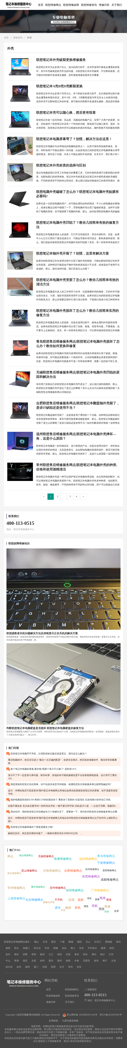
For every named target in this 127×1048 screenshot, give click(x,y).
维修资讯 (17, 37)
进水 (58, 907)
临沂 (102, 954)
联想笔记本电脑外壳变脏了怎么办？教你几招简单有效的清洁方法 (77, 282)
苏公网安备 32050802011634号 (82, 1015)
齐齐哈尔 (92, 948)
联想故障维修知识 (19, 543)
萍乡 (47, 948)
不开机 (59, 899)
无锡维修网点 (46, 856)
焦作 (8, 954)
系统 (102, 909)
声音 (52, 902)
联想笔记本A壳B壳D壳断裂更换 (59, 86)
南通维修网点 (63, 858)
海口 (72, 948)
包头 (64, 948)
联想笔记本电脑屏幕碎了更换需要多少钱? (31, 827)
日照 (68, 954)
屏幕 (97, 899)
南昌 (68, 960)
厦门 (36, 967)
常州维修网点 (16, 887)
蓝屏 (116, 911)
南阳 (8, 948)
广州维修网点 (100, 890)
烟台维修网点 (26, 855)
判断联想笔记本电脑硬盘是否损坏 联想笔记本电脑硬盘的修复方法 (45, 728)
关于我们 (116, 4)
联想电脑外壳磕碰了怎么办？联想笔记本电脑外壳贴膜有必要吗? (77, 194)
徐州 (42, 960)
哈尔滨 (9, 967)
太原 (33, 960)
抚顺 (55, 948)
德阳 (79, 942)
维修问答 (104, 4)
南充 (111, 948)
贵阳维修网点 (109, 870)
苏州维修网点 (58, 887)
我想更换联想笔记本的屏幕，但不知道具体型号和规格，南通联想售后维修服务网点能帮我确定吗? (60, 784)
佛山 (36, 942)
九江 (51, 954)
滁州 (118, 942)
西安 (53, 942)
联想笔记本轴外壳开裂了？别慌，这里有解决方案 (72, 253)
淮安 (79, 967)
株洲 (103, 948)
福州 (27, 967)
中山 (8, 960)
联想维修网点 (53, 4)
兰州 (111, 954)
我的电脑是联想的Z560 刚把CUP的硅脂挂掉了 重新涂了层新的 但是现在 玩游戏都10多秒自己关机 (60, 799)
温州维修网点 (88, 858)
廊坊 (16, 954)
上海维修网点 (16, 898)
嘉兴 (51, 960)
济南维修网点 (52, 870)
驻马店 (37, 948)
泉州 (96, 960)
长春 (76, 960)
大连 (113, 960)
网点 (10, 856)
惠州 (59, 960)
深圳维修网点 (75, 890)
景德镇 (108, 942)
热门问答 (13, 747)
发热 (78, 907)
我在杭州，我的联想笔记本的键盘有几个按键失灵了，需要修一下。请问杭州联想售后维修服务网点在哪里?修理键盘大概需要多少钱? (65, 811)
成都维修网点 (110, 879)
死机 (95, 905)
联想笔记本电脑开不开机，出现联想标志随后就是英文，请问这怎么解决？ (48, 753)
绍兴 (85, 954)
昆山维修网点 (29, 870)
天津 (45, 942)
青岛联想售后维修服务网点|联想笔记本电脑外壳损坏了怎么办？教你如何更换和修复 (78, 344)
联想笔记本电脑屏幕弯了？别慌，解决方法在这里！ (74, 139)
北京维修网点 (34, 899)
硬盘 (109, 899)
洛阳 (59, 954)
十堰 (62, 942)
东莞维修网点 (91, 876)
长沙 (62, 967)
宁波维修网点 (106, 862)
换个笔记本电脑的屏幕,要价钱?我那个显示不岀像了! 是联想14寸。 (44, 769)
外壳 (63, 910)
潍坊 (94, 954)
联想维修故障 (71, 4)
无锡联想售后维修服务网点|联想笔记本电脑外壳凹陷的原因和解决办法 (78, 374)
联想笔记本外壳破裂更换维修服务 (61, 60)
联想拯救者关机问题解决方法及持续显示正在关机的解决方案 (42, 633)
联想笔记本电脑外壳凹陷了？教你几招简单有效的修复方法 (77, 225)
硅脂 (71, 899)
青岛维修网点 (106, 856)
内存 (107, 911)
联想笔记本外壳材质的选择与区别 (61, 165)
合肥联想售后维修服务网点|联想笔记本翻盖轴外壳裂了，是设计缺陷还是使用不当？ (78, 405)
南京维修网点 (14, 873)
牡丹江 (97, 942)
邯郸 (25, 954)
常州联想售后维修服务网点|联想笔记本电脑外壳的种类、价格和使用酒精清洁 (78, 467)
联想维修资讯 (89, 4)
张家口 (26, 948)
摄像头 (46, 902)
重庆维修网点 (38, 887)
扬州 (42, 954)
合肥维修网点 (73, 870)
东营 (81, 948)
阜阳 (33, 954)
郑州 (70, 967)
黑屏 (107, 906)
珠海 (16, 960)
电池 (103, 898)
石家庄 (86, 960)
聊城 (70, 942)
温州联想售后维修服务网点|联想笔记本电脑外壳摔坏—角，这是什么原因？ (76, 436)
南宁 (105, 960)
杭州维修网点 (92, 869)
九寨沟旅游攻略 (70, 1020)
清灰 (89, 898)
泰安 (76, 954)
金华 (19, 967)
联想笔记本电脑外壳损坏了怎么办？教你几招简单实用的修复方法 (77, 313)
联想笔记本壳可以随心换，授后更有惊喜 (66, 112)
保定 (25, 960)
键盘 (86, 906)
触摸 (68, 907)
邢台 (16, 948)
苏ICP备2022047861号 (111, 1015)
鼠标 (81, 899)
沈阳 (44, 967)
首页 (40, 4)
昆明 (53, 967)
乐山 (88, 942)
